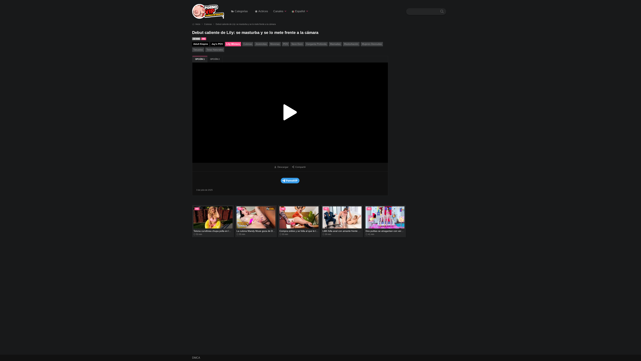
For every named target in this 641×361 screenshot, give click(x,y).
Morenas (275, 44)
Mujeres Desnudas (372, 44)
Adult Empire (200, 44)
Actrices (263, 11)
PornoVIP (291, 180)
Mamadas (335, 44)
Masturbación (351, 44)
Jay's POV (217, 44)
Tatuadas (198, 49)
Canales (278, 11)
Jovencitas (261, 44)
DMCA (196, 357)
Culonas (208, 24)
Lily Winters (233, 44)
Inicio (197, 24)
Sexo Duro (297, 44)
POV (285, 44)
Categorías (241, 11)
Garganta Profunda (316, 44)
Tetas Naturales (214, 49)
